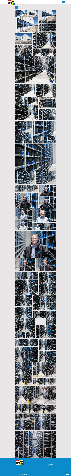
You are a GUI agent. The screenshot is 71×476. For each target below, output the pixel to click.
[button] (42, 2)
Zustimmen (66, 474)
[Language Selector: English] (63, 2)
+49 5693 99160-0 (51, 464)
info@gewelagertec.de (52, 466)
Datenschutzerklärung (43, 474)
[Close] (70, 474)
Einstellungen (62, 474)
